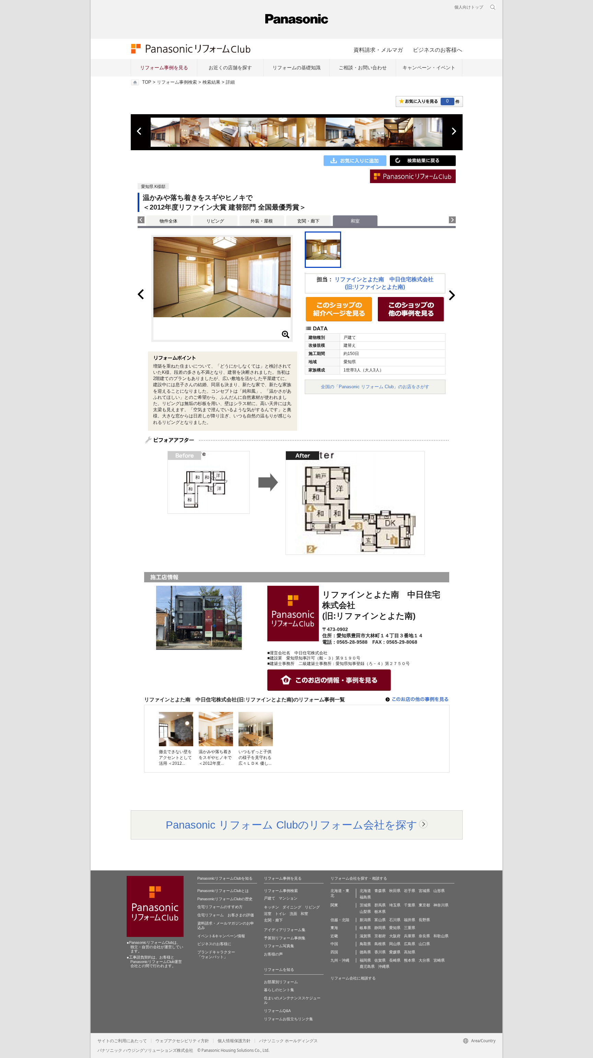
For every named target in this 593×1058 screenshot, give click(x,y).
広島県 (409, 944)
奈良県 (424, 936)
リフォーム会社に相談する (353, 978)
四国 (334, 952)
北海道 (365, 891)
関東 (334, 905)
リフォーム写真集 (279, 946)
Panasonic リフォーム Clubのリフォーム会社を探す (291, 825)
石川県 (394, 920)
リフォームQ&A (277, 1011)
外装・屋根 (262, 221)
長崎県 (394, 960)
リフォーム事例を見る (164, 67)
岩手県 (409, 891)
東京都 (424, 905)
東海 (334, 928)
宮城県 (424, 891)
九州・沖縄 (339, 960)
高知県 (409, 952)
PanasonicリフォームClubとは (223, 891)
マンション (288, 898)
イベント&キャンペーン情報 (221, 936)
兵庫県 (409, 936)
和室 (304, 914)
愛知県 (394, 928)
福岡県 (365, 960)
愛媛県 (394, 952)
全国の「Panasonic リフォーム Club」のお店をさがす (375, 386)
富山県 (380, 920)
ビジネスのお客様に (214, 944)
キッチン (271, 907)
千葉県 (409, 905)
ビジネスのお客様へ (437, 50)
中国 (334, 944)
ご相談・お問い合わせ (363, 67)
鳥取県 (365, 944)
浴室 (267, 914)
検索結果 (211, 82)
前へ (139, 131)
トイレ (280, 914)
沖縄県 (383, 966)
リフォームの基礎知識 (296, 67)
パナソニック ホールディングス (288, 1041)
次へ (453, 131)
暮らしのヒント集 (279, 990)
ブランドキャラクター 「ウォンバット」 (216, 954)
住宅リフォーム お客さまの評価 (225, 915)
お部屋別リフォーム (281, 982)
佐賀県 (380, 960)
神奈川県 (441, 905)
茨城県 (365, 905)
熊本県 (409, 960)
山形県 (439, 891)
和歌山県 (441, 936)
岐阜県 (365, 928)
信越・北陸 (339, 920)
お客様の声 (273, 954)
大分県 (424, 960)
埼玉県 (394, 905)
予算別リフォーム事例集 (284, 938)
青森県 (380, 891)
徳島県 (365, 952)
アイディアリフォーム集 (284, 930)
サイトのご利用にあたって (122, 1041)
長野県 (424, 920)
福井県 (409, 920)
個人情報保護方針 (234, 1041)
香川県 (380, 952)
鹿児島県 (367, 966)
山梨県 (365, 912)
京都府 (380, 936)
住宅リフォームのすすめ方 (220, 907)
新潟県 (365, 920)
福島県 (365, 897)
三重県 (409, 928)
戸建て (269, 898)
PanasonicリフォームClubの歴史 (225, 899)
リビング (215, 221)
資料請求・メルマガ (378, 50)
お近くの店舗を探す (230, 67)
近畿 (334, 936)
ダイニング (291, 907)
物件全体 (168, 221)
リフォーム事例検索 (177, 82)
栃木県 (380, 912)
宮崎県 (439, 960)
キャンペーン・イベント (429, 67)
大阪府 (394, 936)
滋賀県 (365, 936)
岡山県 (394, 944)
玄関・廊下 (308, 221)
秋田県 (394, 891)
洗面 (293, 914)
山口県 (424, 944)
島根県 (380, 944)
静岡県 (380, 928)
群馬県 (380, 905)
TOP (146, 82)
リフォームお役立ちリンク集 (288, 1019)
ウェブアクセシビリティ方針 (182, 1041)
